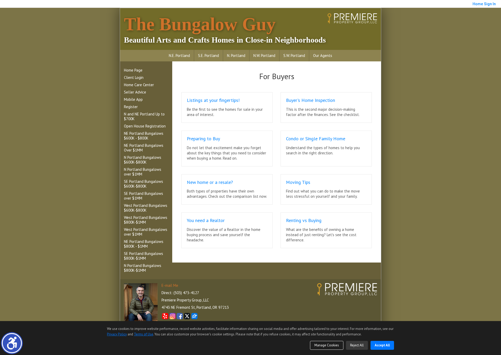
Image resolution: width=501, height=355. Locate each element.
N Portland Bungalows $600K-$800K (142, 160)
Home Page (133, 70)
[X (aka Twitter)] (187, 316)
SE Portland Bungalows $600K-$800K (143, 184)
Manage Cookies (326, 345)
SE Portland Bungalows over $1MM (143, 196)
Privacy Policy (117, 334)
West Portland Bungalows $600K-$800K (145, 208)
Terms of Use (143, 334)
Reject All (357, 345)
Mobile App (133, 99)
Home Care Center (139, 84)
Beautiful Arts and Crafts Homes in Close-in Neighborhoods (225, 29)
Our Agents (322, 55)
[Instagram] (172, 316)
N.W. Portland (264, 55)
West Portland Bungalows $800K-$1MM (145, 220)
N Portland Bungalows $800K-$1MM (142, 268)
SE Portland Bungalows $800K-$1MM (143, 256)
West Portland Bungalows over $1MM (145, 232)
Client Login (134, 77)
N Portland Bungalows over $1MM (142, 172)
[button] (12, 343)
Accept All (382, 345)
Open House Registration (145, 126)
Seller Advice (135, 92)
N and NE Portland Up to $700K (144, 116)
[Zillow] (194, 316)
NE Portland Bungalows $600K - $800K (143, 136)
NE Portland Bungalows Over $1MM (143, 148)
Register (131, 106)
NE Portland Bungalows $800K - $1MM (143, 244)
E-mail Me (170, 285)
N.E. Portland (179, 55)
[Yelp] (165, 316)
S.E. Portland (208, 55)
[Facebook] (180, 316)
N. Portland (236, 55)
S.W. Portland (294, 55)
